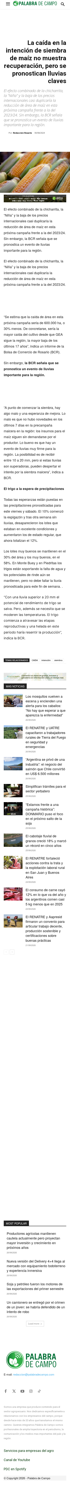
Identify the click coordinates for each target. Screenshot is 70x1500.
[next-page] (12, 952)
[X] (28, 142)
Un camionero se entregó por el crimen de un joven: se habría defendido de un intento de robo (36, 1307)
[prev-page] (6, 952)
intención (46, 660)
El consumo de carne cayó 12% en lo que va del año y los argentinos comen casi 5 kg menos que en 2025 (46, 896)
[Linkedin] (45, 142)
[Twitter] (14, 1391)
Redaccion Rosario (22, 132)
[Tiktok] (39, 1391)
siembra (58, 660)
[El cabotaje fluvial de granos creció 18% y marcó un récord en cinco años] (13, 840)
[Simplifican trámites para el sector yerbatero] (13, 790)
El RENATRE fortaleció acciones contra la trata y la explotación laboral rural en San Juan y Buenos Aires (45, 867)
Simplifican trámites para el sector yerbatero (46, 788)
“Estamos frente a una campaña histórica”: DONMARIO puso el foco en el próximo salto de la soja (44, 814)
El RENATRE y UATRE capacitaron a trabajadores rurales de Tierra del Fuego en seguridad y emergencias (46, 737)
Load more (33, 1323)
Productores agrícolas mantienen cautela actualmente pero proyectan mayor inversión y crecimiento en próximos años (33, 1240)
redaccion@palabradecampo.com (33, 1374)
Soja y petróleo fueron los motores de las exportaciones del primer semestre (35, 1286)
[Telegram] (53, 142)
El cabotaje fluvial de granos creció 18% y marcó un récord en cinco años (46, 840)
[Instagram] (31, 1391)
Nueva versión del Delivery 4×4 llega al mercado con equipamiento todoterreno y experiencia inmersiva (36, 1266)
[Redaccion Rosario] (6, 133)
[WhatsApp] (36, 142)
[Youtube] (22, 1391)
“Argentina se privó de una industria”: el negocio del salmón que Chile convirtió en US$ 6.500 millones (45, 766)
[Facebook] (19, 142)
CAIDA (35, 660)
